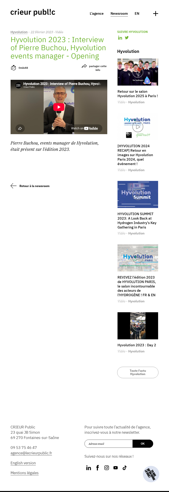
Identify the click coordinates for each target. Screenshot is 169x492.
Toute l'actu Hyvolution (138, 372)
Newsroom (119, 13)
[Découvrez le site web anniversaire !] (151, 474)
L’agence (97, 13)
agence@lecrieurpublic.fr (31, 453)
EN (137, 13)
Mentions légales (25, 472)
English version (23, 462)
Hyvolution (19, 32)
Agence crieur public (33, 12)
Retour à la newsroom (34, 186)
